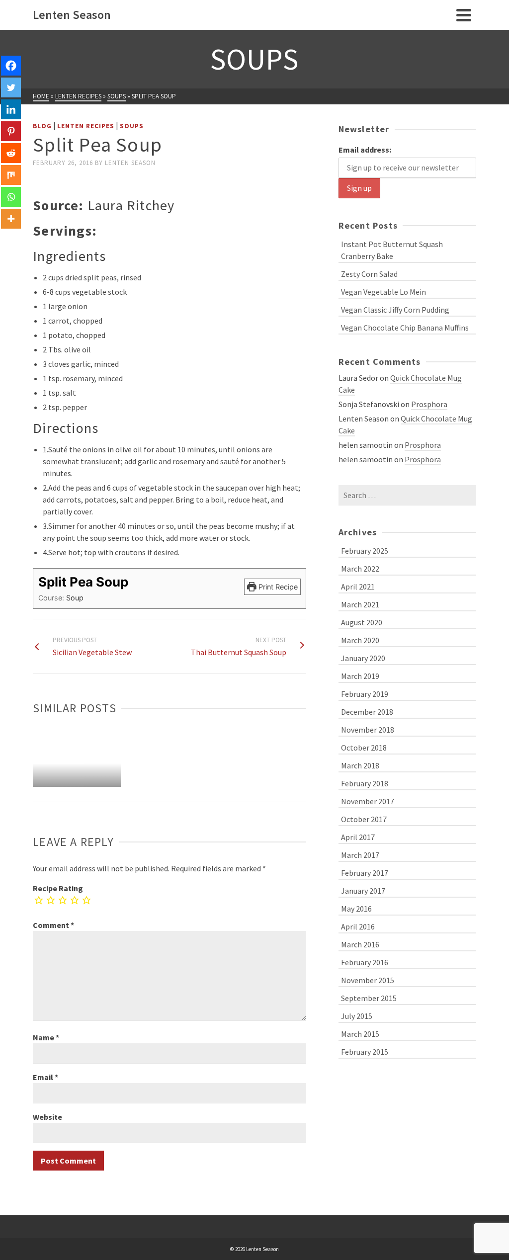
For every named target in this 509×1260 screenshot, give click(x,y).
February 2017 (364, 873)
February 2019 (364, 694)
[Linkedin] (11, 109)
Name (46, 1037)
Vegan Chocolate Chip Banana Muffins (405, 328)
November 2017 (367, 801)
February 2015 (364, 1052)
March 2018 (360, 765)
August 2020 (361, 622)
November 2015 (367, 980)
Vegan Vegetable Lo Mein (383, 292)
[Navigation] (463, 15)
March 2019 (360, 676)
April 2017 (358, 837)
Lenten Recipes (85, 126)
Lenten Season (130, 163)
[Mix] (11, 175)
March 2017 (360, 855)
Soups (132, 126)
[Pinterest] (11, 131)
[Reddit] (11, 153)
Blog (42, 126)
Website (47, 1117)
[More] (11, 219)
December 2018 (367, 712)
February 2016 (364, 962)
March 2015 (360, 1034)
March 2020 (360, 640)
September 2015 (369, 998)
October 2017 (364, 819)
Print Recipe (277, 587)
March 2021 (360, 604)
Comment (53, 925)
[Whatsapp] (11, 197)
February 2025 (364, 551)
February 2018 (364, 783)
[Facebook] (11, 66)
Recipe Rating (58, 888)
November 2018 (367, 730)
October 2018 (364, 748)
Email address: (365, 150)
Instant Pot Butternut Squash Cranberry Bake (392, 250)
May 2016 (356, 909)
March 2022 (360, 569)
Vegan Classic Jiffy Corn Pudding (395, 310)
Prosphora (429, 404)
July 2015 (356, 1016)
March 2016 (360, 944)
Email (45, 1077)
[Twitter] (11, 87)
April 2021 (358, 586)
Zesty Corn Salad (369, 274)
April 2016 (358, 926)
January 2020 (363, 658)
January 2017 (363, 891)
